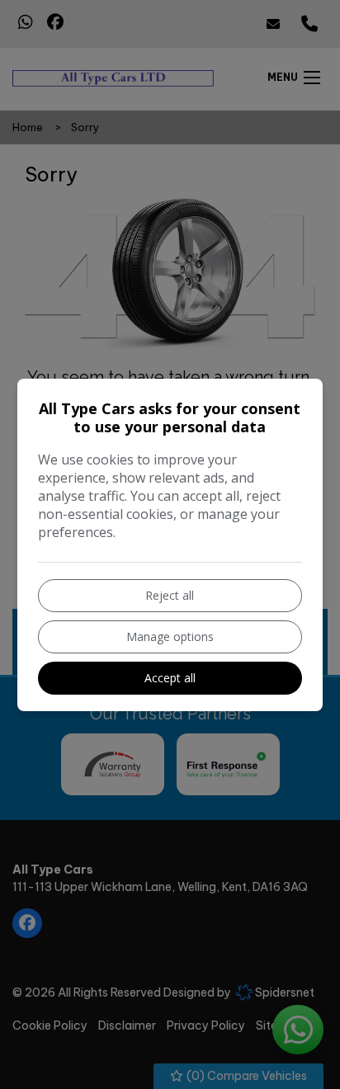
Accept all (170, 678)
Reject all (169, 595)
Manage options (170, 636)
